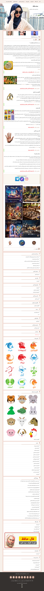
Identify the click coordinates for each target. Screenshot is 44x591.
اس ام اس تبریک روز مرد (35, 259)
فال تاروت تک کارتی (36, 452)
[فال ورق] (14, 229)
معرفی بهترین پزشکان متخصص (34, 500)
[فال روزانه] (14, 194)
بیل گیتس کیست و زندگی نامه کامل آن (33, 492)
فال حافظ (36, 1)
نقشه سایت (18, 583)
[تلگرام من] (30, 577)
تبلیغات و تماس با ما (9, 1)
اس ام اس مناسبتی (21, 1)
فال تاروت (31, 1)
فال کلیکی (37, 321)
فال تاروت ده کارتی (36, 465)
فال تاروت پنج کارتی (36, 459)
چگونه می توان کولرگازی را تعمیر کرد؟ (33, 483)
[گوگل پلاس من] (16, 577)
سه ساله (35, 6)
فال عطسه (37, 554)
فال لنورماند (37, 565)
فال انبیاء (37, 281)
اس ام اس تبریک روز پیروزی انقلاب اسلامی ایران (32, 257)
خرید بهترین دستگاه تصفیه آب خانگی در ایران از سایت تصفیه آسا (29, 481)
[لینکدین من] (11, 577)
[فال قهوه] (31, 212)
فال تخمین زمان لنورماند (35, 560)
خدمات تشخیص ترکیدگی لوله (35, 509)
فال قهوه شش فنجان (36, 292)
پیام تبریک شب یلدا (36, 531)
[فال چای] (31, 229)
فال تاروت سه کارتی (36, 454)
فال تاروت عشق (36, 467)
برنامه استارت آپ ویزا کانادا (35, 505)
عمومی (34, 249)
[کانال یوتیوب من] (14, 577)
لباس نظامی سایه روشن (35, 494)
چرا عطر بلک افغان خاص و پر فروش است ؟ (33, 516)
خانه (39, 1)
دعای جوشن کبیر (36, 312)
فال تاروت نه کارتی (36, 463)
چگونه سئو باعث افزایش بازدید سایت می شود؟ (32, 496)
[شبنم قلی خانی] (9, 33)
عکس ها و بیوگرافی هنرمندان (35, 569)
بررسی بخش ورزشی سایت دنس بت (34, 513)
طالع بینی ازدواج (33, 101)
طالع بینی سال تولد (36, 439)
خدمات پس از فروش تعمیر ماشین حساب (33, 485)
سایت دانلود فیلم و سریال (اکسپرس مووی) (33, 511)
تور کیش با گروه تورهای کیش (35, 502)
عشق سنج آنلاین (36, 328)
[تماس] (22, 577)
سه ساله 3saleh (34, 37)
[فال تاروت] (31, 194)
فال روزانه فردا (37, 567)
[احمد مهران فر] (34, 33)
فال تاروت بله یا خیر (36, 472)
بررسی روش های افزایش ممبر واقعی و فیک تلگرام (32, 518)
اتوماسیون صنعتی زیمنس (35, 507)
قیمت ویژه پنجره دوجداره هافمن (34, 489)
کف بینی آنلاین (37, 147)
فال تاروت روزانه (36, 446)
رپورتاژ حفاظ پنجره (36, 498)
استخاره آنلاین (15, 1)
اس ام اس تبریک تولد (36, 265)
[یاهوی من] (33, 577)
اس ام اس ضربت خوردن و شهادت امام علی (33, 267)
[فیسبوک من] (28, 577)
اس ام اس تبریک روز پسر (35, 263)
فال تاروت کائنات (36, 450)
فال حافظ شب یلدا (36, 529)
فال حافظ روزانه (23, 84)
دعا (38, 314)
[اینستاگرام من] (25, 577)
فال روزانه (27, 1)
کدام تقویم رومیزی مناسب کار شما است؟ (33, 487)
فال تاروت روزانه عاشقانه (35, 470)
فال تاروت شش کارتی (36, 461)
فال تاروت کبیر (37, 448)
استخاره (39, 69)
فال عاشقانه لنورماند (36, 562)
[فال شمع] (14, 212)
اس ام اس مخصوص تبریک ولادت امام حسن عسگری (31, 261)
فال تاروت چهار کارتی (36, 457)
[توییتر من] (19, 577)
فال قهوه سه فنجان (36, 290)
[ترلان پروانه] (22, 33)
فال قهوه (38, 288)
